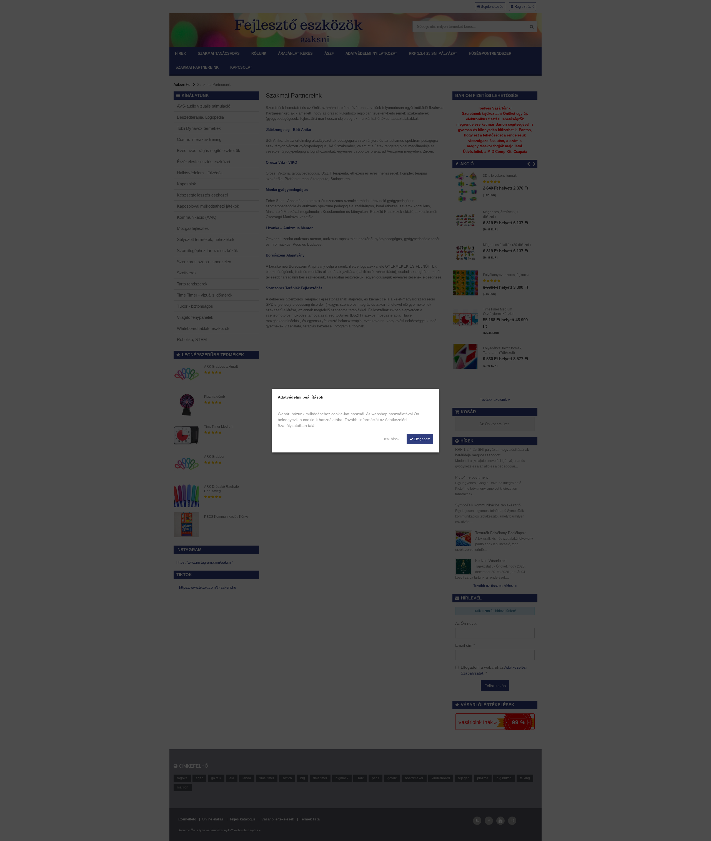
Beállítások (391, 439)
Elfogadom (421, 439)
